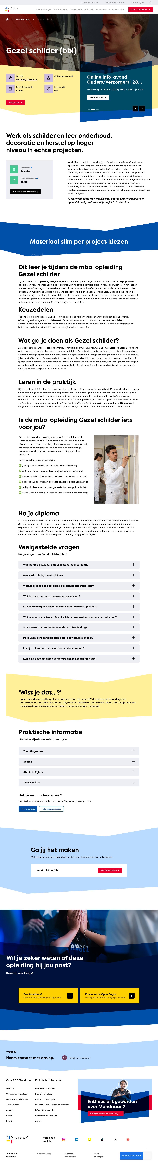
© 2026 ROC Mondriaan (12, 1155)
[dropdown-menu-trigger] (140, 9)
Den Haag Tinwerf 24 (26, 79)
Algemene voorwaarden (70, 1155)
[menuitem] (89, 2)
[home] (11, 9)
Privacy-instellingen (98, 1155)
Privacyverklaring (44, 1153)
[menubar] (112, 2)
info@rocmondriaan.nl (79, 1057)
